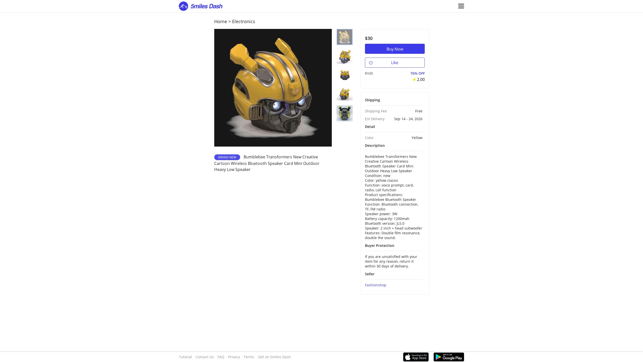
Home (220, 21)
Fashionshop (375, 285)
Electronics (243, 21)
